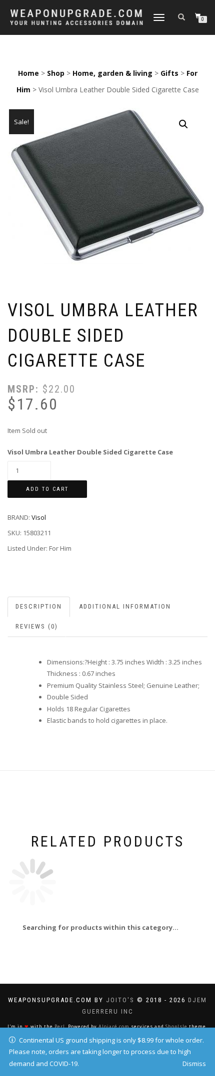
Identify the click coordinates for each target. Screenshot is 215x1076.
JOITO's (120, 1000)
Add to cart (47, 489)
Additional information (125, 606)
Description (39, 606)
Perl (59, 1026)
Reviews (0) (37, 626)
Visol (39, 517)
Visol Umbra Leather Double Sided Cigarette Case (90, 451)
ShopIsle (177, 1026)
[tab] (39, 607)
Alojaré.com (114, 1026)
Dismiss (194, 1063)
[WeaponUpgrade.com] (76, 17)
